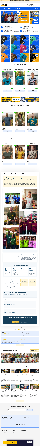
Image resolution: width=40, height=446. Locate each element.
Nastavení (10, 444)
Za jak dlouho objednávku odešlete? (10, 312)
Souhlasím (29, 441)
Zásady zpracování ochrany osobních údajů (5, 435)
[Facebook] (22, 424)
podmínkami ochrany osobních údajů (19, 411)
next (38, 80)
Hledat (25, 5)
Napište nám (22, 432)
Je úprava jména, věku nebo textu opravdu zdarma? (12, 301)
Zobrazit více (20, 345)
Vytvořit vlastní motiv (24, 322)
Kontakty (22, 434)
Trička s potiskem (18, 294)
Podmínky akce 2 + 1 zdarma (14, 435)
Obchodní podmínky (3, 432)
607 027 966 (30, 4)
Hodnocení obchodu (20, 327)
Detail (7, 91)
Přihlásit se (29, 409)
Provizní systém (3, 436)
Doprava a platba (13, 434)
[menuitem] (3, 8)
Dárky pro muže (12, 294)
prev (1, 80)
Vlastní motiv (25, 294)
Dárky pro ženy (6, 294)
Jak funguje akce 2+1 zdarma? (9, 309)
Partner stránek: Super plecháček (5, 438)
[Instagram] (23, 424)
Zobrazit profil (34, 350)
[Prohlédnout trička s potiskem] (20, 219)
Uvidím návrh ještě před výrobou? (9, 304)
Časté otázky (12, 432)
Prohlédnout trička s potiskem (8, 259)
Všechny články (20, 401)
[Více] (36, 8)
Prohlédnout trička (16, 322)
